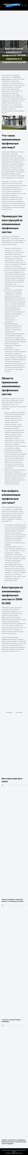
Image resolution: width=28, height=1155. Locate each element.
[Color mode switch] (19, 5)
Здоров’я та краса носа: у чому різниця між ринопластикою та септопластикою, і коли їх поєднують (14, 1141)
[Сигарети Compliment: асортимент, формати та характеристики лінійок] (14, 840)
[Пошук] (22, 5)
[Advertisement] (14, 25)
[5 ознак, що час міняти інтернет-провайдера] (14, 960)
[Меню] (25, 5)
